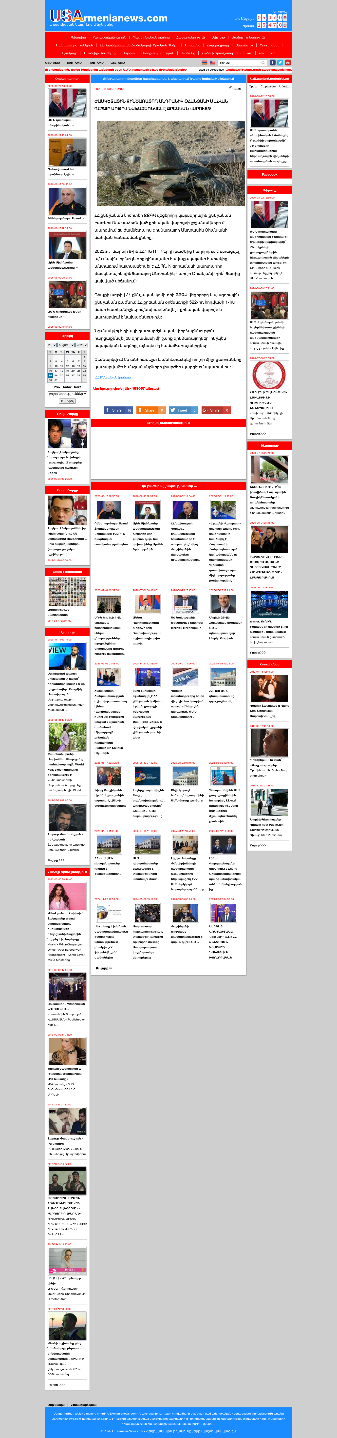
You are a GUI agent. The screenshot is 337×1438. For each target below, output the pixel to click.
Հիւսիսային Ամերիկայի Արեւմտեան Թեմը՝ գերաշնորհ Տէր (266, 418)
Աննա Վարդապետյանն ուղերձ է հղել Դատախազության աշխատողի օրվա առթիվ (147, 630)
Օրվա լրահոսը (67, 78)
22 (84, 371)
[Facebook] (273, 62)
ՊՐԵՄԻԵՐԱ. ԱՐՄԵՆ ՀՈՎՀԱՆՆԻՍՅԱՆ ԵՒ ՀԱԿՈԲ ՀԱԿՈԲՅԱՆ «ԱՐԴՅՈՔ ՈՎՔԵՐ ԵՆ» (67, 1226)
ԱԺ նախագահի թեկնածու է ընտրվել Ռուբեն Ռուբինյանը (187, 623)
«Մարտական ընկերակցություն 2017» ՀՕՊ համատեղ (64, 1369)
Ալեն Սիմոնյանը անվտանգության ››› (63, 265)
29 (84, 375)
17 (56, 371)
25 (61, 375)
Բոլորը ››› (104, 968)
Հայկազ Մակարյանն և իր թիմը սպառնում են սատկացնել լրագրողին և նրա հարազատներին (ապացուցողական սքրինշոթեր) (67, 541)
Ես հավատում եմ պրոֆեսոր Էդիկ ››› (61, 171)
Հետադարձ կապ (83, 1405)
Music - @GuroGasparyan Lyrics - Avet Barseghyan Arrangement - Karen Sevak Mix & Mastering (66, 952)
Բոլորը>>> (258, 434)
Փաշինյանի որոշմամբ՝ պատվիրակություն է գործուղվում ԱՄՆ (186, 934)
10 (56, 366)
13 (73, 366)
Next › (78, 387)
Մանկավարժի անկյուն (74, 45)
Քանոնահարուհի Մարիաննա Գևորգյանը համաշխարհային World (64, 785)
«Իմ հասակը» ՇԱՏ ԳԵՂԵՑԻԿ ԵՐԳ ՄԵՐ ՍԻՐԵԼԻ (61, 1089)
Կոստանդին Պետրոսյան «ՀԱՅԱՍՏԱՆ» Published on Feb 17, (67, 1019)
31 (56, 380)
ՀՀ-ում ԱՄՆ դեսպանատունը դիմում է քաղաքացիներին (107, 866)
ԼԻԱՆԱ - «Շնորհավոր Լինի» (64, 1280)
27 (73, 375)
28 (78, 375)
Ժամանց (188, 53)
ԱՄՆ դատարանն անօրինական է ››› (61, 122)
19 (67, 371)
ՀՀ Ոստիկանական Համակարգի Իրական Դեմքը (139, 45)
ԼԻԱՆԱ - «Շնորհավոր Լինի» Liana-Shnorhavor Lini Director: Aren (67, 1294)
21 (78, 371)
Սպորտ (128, 53)
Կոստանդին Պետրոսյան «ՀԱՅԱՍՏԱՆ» (66, 1006)
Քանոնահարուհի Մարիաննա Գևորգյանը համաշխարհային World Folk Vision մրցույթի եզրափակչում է (66, 764)
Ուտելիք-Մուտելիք (100, 53)
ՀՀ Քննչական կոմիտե (113, 377)
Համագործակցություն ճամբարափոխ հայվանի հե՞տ (215, 70)
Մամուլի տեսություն (248, 37)
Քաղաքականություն (109, 37)
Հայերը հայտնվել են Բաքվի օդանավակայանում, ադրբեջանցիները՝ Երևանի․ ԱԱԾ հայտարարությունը (149, 803)
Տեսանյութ (244, 45)
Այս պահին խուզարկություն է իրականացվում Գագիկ (269, 510)
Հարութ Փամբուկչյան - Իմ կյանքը (65, 1141)
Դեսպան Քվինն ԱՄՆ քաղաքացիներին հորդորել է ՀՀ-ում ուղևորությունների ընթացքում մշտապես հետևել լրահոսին (225, 805)
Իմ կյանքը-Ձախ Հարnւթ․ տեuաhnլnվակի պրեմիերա (67, 1151)
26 (67, 375)
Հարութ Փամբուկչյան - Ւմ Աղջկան (65, 836)
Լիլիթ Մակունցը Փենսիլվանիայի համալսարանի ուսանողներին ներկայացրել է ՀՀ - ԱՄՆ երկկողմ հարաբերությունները (187, 873)
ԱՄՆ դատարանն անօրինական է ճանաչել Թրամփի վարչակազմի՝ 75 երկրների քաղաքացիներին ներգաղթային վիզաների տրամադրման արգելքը (269, 145)
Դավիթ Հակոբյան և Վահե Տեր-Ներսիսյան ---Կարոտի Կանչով (269, 711)
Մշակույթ (69, 53)
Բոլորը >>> (56, 860)
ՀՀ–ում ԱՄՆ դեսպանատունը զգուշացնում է (222, 696)
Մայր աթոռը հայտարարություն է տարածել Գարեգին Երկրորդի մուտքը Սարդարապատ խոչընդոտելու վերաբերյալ (148, 941)
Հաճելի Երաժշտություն (221, 53)
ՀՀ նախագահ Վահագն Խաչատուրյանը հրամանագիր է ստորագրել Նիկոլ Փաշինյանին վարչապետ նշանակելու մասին (186, 541)
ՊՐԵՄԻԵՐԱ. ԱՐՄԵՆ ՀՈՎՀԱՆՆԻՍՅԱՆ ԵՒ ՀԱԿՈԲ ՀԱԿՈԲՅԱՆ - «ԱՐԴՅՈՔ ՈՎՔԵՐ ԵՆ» (64, 1206)
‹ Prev (56, 387)
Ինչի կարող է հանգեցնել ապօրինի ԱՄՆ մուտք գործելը (187, 795)
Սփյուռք (218, 37)
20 (73, 371)
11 (61, 366)
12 (67, 366)
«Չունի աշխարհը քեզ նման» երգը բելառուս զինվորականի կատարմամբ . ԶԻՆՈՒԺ (66, 1351)
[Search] (263, 63)
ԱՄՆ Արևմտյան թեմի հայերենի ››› (64, 314)
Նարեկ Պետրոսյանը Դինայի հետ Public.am (266, 822)
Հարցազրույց (218, 45)
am (249, 53)
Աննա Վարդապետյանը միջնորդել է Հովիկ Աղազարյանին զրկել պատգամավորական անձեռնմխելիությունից (225, 873)
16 (50, 371)
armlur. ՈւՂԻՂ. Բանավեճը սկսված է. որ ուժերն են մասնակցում (269, 626)
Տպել (237, 89)
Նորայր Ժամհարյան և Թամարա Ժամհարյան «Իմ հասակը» (65, 1074)
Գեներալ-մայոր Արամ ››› (66, 218)
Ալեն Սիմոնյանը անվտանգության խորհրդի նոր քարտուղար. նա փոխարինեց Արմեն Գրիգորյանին (148, 536)
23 (50, 375)
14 (78, 366)
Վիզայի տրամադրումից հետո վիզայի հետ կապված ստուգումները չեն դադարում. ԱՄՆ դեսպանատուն (187, 704)
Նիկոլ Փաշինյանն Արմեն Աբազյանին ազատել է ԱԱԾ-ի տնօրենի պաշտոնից (110, 798)
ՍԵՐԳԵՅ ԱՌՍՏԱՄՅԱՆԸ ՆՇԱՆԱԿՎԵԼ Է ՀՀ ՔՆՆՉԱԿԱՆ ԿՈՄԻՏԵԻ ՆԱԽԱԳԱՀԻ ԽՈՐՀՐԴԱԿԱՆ (223, 941)
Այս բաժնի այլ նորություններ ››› (168, 486)
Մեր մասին (56, 1405)
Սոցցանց (192, 45)
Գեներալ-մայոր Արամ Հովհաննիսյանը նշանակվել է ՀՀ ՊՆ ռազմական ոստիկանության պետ (111, 533)
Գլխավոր (78, 37)
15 (84, 366)
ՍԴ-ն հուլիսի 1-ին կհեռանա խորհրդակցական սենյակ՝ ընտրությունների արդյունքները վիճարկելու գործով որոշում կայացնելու (109, 636)
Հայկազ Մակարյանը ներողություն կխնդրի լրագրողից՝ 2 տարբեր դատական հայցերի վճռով (65, 462)
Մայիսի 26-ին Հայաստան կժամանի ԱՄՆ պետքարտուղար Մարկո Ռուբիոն (225, 628)
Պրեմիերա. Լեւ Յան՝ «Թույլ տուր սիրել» (266, 762)
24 (56, 375)
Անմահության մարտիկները (58, 612)
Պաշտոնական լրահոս (151, 37)
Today (67, 387)
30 (50, 380)
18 (61, 371)
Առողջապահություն (157, 53)
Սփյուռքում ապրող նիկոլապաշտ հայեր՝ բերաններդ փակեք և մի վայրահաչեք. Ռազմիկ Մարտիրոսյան (66, 684)
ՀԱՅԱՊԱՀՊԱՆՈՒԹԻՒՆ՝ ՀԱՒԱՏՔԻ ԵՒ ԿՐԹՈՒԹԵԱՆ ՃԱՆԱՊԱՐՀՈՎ (269, 400)
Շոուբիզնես (270, 45)
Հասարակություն (190, 37)
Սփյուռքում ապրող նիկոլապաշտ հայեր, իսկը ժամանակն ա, (66, 705)
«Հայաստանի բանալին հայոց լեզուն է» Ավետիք (267, 345)
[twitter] (280, 62)
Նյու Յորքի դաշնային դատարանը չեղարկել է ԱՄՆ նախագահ (266, 273)
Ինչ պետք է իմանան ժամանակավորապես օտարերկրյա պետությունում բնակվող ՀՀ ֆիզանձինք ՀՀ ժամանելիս (111, 941)
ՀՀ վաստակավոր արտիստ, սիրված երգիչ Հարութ (67, 847)
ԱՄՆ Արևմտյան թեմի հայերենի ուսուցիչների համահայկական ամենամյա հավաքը (267, 330)
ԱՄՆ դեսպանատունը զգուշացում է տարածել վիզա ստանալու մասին (146, 868)
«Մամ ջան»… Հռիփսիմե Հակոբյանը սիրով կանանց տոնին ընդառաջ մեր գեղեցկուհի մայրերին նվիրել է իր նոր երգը (66, 926)
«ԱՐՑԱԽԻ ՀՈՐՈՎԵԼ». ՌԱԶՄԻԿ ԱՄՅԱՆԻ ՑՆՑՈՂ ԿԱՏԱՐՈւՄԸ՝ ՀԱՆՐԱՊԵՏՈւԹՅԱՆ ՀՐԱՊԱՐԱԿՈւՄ (267, 567)
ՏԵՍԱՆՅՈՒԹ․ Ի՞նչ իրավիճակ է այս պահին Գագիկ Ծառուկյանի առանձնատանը (268, 494)
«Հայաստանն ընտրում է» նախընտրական (267, 639)
